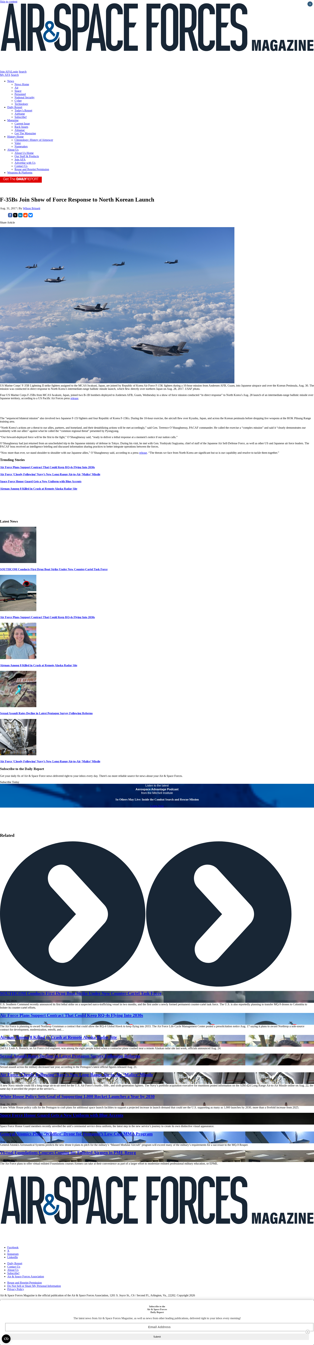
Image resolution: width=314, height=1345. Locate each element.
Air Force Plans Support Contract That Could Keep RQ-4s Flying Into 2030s (47, 617)
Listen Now (157, 805)
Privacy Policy (15, 1289)
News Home (22, 84)
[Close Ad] (307, 1332)
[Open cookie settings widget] (6, 1338)
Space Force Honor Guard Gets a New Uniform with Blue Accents (61, 1115)
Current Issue (22, 123)
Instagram (13, 1253)
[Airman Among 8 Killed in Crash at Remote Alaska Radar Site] (18, 658)
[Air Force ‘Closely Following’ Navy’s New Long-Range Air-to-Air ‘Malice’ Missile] (18, 754)
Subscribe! (21, 117)
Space (18, 90)
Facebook (13, 1247)
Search (23, 71)
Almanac (20, 130)
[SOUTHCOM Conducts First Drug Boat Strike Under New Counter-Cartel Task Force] (18, 562)
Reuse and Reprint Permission (32, 169)
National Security (25, 97)
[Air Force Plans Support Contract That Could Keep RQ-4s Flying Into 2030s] (18, 610)
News (10, 81)
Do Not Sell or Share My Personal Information (34, 1285)
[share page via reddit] (25, 216)
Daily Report (14, 107)
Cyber (18, 100)
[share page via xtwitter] (15, 216)
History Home (15, 136)
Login (14, 71)
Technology (21, 103)
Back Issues (21, 126)
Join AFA (5, 71)
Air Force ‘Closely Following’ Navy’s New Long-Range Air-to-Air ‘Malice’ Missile (50, 761)
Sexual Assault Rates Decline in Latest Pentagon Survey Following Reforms (46, 713)
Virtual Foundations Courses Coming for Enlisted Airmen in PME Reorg (68, 1152)
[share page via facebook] (10, 216)
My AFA (5, 74)
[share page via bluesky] (30, 216)
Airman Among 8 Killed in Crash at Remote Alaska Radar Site (38, 665)
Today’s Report (23, 110)
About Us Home (24, 153)
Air (16, 87)
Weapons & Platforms (19, 172)
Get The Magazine (25, 133)
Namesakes (21, 146)
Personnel (20, 94)
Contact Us (21, 166)
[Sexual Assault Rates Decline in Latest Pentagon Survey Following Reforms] (18, 706)
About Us (13, 149)
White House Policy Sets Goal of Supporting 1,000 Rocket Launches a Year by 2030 (77, 1096)
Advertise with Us (25, 162)
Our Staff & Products (27, 156)
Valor (18, 143)
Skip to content (8, 1)
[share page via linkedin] (20, 216)
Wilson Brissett (31, 208)
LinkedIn (12, 1257)
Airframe (20, 113)
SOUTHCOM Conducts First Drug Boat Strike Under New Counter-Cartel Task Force (54, 569)
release (74, 398)
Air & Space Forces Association (25, 1276)
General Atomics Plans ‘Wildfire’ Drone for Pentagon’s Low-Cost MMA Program (76, 1133)
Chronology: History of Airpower (34, 139)
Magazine (13, 120)
